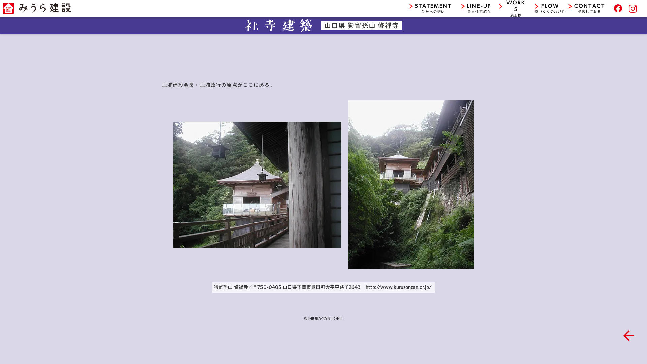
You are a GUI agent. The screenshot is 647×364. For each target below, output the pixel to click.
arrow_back (629, 336)
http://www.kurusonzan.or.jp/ (399, 287)
